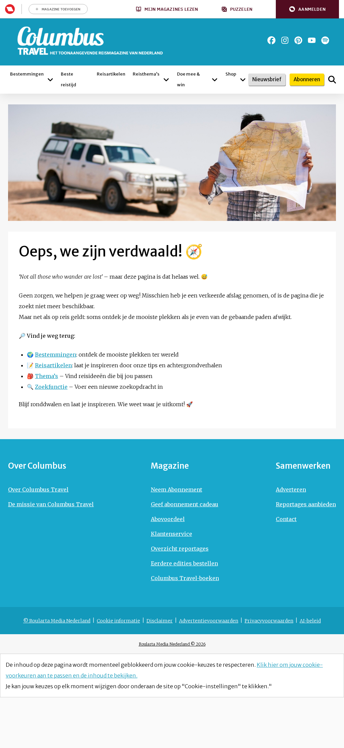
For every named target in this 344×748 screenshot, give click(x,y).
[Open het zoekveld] (332, 80)
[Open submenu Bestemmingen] (50, 79)
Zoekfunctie (51, 386)
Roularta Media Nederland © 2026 (172, 644)
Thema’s (46, 376)
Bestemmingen (55, 354)
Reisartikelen (53, 365)
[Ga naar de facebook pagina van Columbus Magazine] (271, 40)
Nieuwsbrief (267, 79)
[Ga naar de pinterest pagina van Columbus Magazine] (298, 40)
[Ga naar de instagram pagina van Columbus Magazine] (285, 40)
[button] (307, 9)
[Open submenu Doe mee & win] (214, 79)
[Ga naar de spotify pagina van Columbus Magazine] (325, 40)
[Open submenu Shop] (243, 79)
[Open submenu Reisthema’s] (166, 79)
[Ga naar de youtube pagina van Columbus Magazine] (312, 40)
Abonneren (307, 79)
